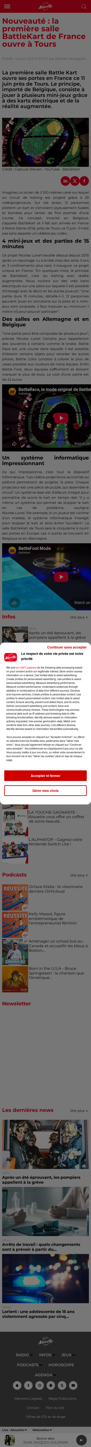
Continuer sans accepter (67, 647)
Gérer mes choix (45, 790)
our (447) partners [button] (26, 667)
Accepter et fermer (45, 775)
